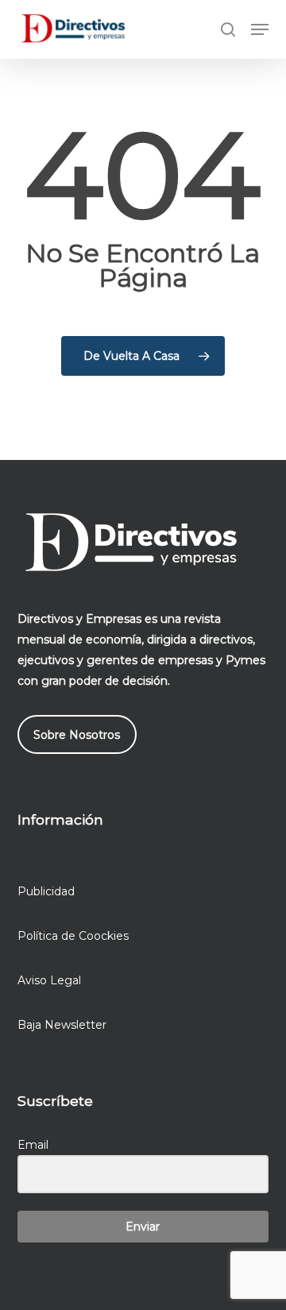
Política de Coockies (73, 936)
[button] (260, 29)
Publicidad (46, 891)
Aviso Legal (49, 980)
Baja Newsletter (61, 1025)
